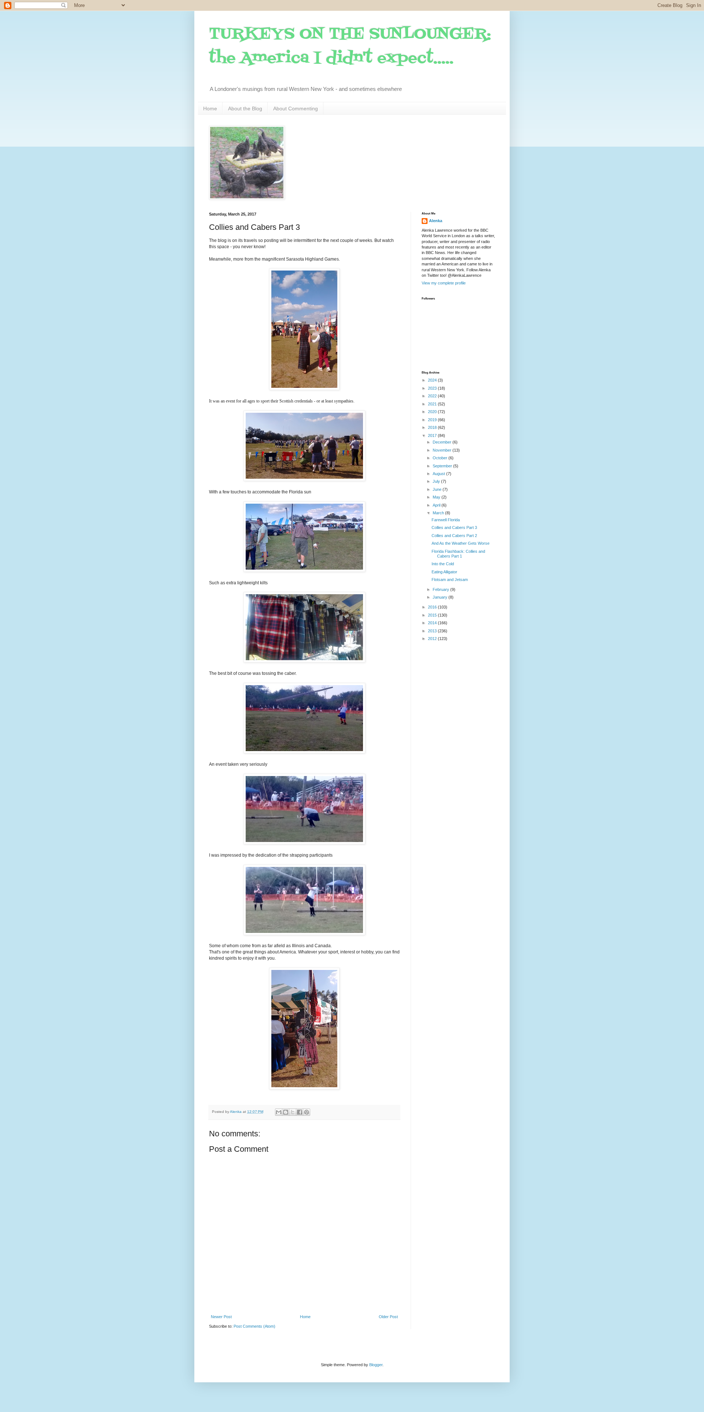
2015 (433, 615)
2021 (433, 404)
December (442, 442)
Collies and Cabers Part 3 (454, 527)
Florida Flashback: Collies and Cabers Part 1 (458, 553)
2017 (433, 435)
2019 (433, 420)
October (440, 458)
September (443, 466)
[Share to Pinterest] (306, 1112)
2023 (433, 388)
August (439, 473)
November (442, 450)
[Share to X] (292, 1112)
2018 (433, 427)
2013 (433, 631)
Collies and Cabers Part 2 (454, 535)
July (437, 481)
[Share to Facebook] (299, 1112)
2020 (433, 411)
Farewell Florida (446, 520)
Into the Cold (443, 564)
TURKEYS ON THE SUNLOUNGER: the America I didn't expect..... (350, 46)
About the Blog (245, 108)
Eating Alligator (444, 572)
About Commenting (295, 108)
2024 (433, 380)
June (438, 489)
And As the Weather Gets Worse (460, 543)
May (437, 497)
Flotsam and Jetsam (450, 579)
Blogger (375, 1365)
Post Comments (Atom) (254, 1326)
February (441, 589)
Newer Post (221, 1316)
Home (210, 108)
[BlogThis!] (285, 1112)
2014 (433, 623)
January (440, 597)
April (437, 505)
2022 (433, 396)
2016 (433, 607)
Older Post (388, 1316)
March (439, 513)
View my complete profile (444, 283)
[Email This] (278, 1112)
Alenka (435, 220)
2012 (433, 638)
